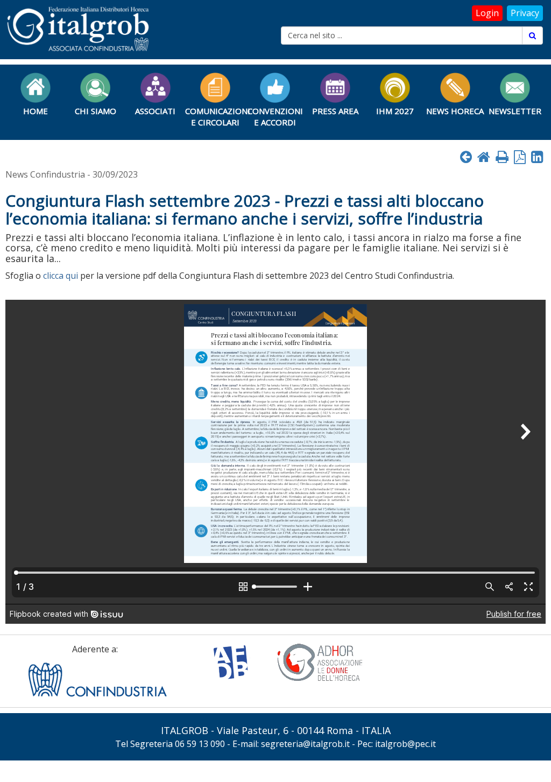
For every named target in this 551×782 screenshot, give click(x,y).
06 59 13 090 (200, 744)
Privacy (524, 13)
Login (487, 13)
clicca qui (60, 275)
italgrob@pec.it (405, 744)
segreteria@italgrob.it (305, 744)
